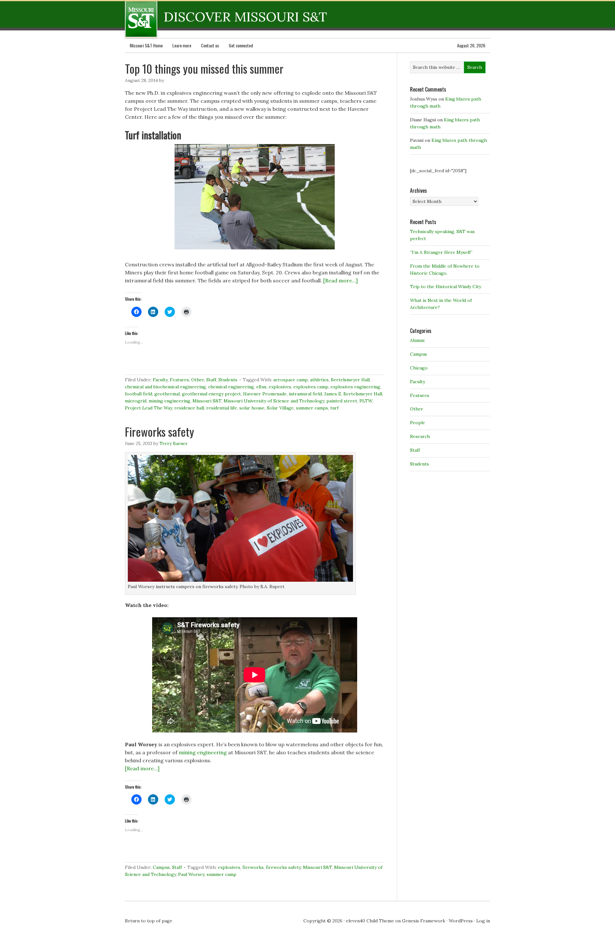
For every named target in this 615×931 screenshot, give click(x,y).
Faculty (160, 380)
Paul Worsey (191, 874)
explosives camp (310, 387)
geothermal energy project (211, 394)
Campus (161, 867)
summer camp (221, 874)
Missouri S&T (207, 401)
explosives (280, 387)
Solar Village (280, 408)
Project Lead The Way (148, 408)
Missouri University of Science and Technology (274, 401)
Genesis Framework (423, 921)
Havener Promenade (265, 394)
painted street (341, 401)
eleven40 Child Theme (370, 921)
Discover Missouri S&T (167, 19)
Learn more (181, 45)
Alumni (417, 340)
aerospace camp (290, 380)
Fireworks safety (159, 431)
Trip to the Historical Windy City (445, 286)
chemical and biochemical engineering (165, 387)
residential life (221, 408)
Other (197, 380)
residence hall (189, 408)
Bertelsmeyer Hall (350, 380)
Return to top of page (148, 921)
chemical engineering (231, 387)
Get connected (241, 45)
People (417, 422)
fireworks (253, 867)
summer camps (312, 408)
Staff (211, 380)
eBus (261, 387)
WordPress (461, 921)
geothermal (167, 394)
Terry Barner (174, 443)
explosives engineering (355, 387)
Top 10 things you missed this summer (204, 68)
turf (334, 408)
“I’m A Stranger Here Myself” (441, 252)
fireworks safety (283, 867)
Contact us (210, 45)
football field (138, 394)
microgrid (135, 401)
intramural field (305, 394)
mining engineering (169, 401)
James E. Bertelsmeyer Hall (353, 394)
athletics (319, 380)
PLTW (365, 401)
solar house (252, 408)
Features (179, 380)
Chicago (419, 368)
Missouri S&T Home (146, 45)
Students (227, 380)
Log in (483, 921)
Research (420, 436)
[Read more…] (340, 280)
